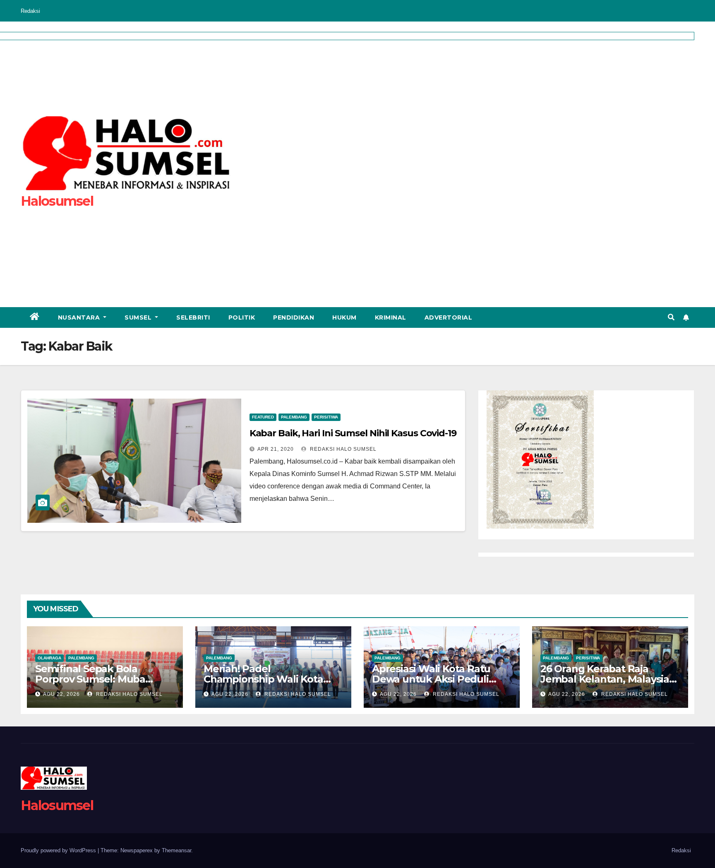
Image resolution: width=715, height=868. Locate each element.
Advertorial (449, 317)
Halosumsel (57, 805)
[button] (671, 317)
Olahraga (49, 658)
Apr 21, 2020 (275, 449)
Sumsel (139, 317)
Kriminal (390, 317)
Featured (263, 417)
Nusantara (80, 317)
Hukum (344, 317)
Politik (241, 317)
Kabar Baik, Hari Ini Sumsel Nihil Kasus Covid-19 (353, 433)
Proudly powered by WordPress (59, 850)
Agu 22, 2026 (61, 694)
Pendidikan (293, 317)
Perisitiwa (326, 417)
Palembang (294, 417)
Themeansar (176, 850)
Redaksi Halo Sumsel (342, 449)
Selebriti (193, 317)
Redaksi (30, 11)
